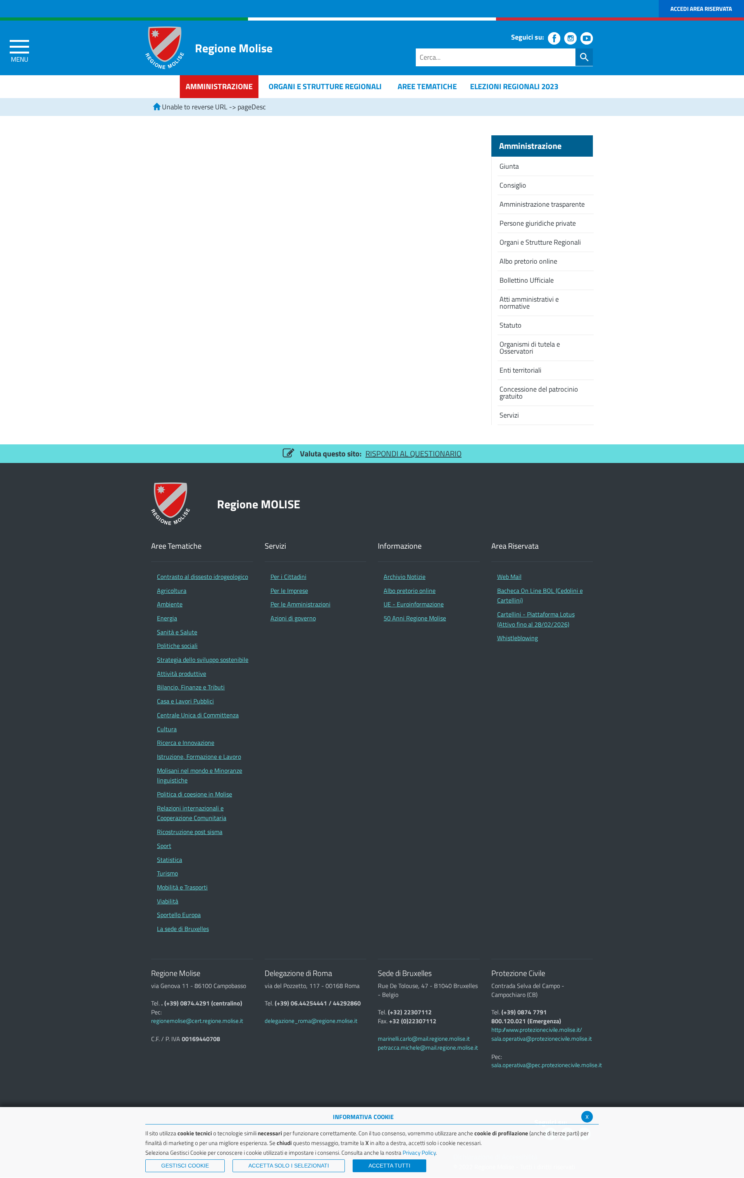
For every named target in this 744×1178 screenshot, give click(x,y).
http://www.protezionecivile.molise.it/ (536, 1030)
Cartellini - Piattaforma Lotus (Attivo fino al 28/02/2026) (536, 619)
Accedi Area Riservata (701, 8)
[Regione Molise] (164, 47)
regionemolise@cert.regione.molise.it (197, 1021)
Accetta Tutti (389, 1165)
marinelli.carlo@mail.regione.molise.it (424, 1039)
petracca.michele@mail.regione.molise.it (428, 1047)
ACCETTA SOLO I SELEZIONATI (288, 1165)
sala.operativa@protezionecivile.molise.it (541, 1039)
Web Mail (509, 576)
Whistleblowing (517, 638)
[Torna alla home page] (156, 107)
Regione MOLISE (258, 504)
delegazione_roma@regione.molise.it (311, 1021)
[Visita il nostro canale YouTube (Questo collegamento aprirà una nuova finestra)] (586, 38)
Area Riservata (515, 546)
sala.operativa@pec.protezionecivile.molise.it (546, 1065)
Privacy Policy (419, 1152)
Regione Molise (233, 48)
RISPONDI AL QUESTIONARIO (413, 453)
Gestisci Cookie (185, 1165)
